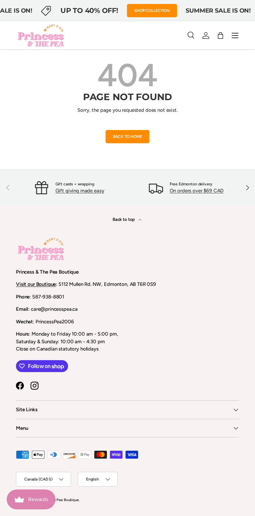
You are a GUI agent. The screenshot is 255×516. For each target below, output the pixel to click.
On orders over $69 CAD (197, 191)
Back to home (127, 136)
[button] (220, 35)
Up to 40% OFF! (89, 10)
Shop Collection (152, 10)
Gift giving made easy (79, 191)
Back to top (124, 219)
